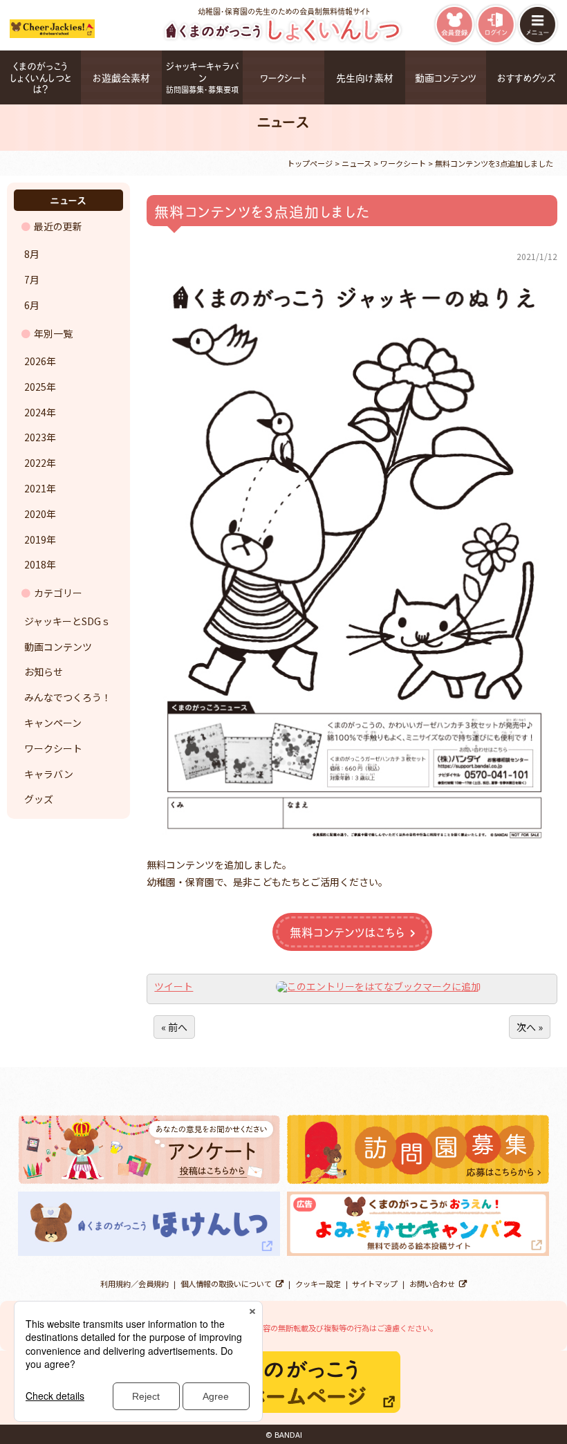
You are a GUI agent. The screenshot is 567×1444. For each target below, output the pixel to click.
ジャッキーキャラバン (202, 76)
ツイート (173, 986)
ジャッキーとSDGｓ (67, 621)
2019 (35, 539)
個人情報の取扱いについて (226, 1283)
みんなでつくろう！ (67, 697)
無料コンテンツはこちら (347, 932)
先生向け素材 (364, 77)
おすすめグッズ (526, 77)
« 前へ (174, 1027)
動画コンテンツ (445, 77)
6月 (31, 305)
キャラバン (48, 774)
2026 (35, 361)
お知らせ (43, 671)
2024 (35, 412)
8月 (31, 254)
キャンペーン (53, 723)
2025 (35, 387)
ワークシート (283, 77)
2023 (35, 437)
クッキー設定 (318, 1283)
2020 (35, 514)
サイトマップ (375, 1283)
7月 (31, 279)
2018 (35, 564)
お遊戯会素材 (121, 77)
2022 (35, 463)
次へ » (530, 1027)
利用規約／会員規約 (134, 1283)
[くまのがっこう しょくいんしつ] (284, 41)
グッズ (38, 799)
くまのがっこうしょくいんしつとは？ (41, 77)
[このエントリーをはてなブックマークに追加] (378, 986)
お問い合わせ (432, 1283)
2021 (35, 488)
